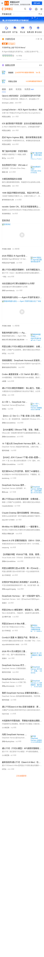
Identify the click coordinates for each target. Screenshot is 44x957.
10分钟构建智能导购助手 (34, 81)
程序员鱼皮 (5, 450)
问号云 (4, 353)
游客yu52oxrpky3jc (8, 686)
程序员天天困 (6, 672)
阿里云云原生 (6, 117)
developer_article (8, 103)
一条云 (4, 277)
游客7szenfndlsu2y (8, 290)
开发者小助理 (6, 249)
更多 (40, 65)
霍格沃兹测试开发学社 (9, 367)
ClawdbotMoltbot (7, 506)
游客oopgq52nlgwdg (9, 589)
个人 (40, 14)
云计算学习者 (6, 617)
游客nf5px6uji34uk (8, 741)
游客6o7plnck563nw (9, 423)
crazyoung (5, 547)
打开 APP (37, 3)
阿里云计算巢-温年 (8, 534)
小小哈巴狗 (5, 727)
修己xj (4, 158)
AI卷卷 (4, 381)
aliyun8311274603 (8, 520)
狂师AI (4, 409)
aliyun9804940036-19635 (10, 644)
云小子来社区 (6, 575)
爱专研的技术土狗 (8, 200)
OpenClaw (5, 714)
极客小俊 (5, 172)
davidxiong (5, 478)
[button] (19, 59)
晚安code (5, 492)
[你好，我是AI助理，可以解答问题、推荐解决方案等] (30, 9)
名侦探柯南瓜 (6, 213)
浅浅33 (4, 603)
